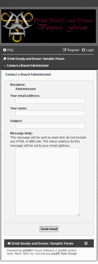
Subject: (16, 121)
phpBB (27, 250)
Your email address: (25, 96)
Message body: (21, 133)
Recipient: (17, 85)
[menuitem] (8, 50)
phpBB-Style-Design (64, 253)
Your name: (18, 108)
